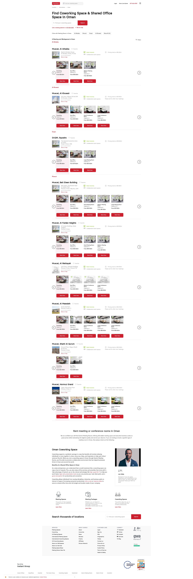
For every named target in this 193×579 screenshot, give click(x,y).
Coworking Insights (63, 573)
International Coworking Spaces (60, 539)
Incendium (109, 573)
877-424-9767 (133, 3)
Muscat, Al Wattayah (61, 263)
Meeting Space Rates (57, 548)
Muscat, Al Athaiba (60, 49)
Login (115, 3)
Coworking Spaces (121, 499)
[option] (62, 72)
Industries (81, 532)
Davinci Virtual (99, 573)
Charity (81, 539)
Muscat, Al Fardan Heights (64, 223)
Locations (54, 7)
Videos (99, 539)
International (62, 7)
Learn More (59, 507)
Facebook (121, 530)
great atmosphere (57, 476)
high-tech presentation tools (67, 474)
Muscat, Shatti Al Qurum (63, 344)
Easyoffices (31, 573)
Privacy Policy (101, 545)
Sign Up (99, 532)
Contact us (100, 541)
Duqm (91, 33)
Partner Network (83, 543)
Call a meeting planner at (63, 27)
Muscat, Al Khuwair (61, 93)
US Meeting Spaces (57, 534)
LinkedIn (121, 534)
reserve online (98, 481)
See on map (64, 57)
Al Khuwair (98, 33)
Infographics (100, 536)
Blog (120, 539)
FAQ (98, 534)
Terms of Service (101, 550)
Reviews (81, 536)
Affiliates (81, 541)
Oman (68, 7)
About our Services (57, 545)
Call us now (88, 481)
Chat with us (100, 543)
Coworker (40, 573)
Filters (139, 39)
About (80, 530)
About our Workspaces (58, 543)
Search (83, 23)
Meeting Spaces (61, 499)
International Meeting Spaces (59, 536)
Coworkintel (74, 573)
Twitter (120, 532)
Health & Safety (101, 552)
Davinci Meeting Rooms (86, 573)
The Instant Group (50, 573)
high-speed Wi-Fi (95, 472)
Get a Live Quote (123, 3)
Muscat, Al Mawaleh (61, 303)
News (80, 534)
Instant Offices (20, 573)
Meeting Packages (91, 499)
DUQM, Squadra (59, 138)
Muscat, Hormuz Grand (62, 384)
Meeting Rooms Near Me (58, 550)
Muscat (84, 33)
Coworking (55, 532)
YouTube (121, 536)
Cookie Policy (100, 548)
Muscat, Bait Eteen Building (64, 182)
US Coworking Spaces (58, 541)
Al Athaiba (77, 33)
